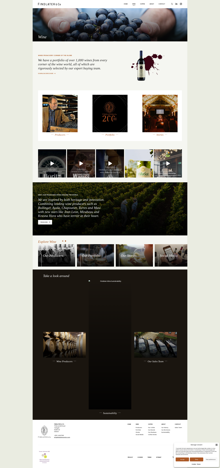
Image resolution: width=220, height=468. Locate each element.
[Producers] (60, 113)
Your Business (152, 432)
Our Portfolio (100, 131)
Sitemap (158, 457)
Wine (134, 4)
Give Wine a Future (152, 129)
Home (126, 4)
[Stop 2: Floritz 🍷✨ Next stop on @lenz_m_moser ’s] (52, 163)
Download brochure (45, 73)
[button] (216, 445)
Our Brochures (165, 430)
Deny (196, 459)
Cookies (194, 464)
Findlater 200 (150, 126)
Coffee (142, 4)
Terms (149, 457)
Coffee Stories (152, 434)
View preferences (211, 459)
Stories (138, 432)
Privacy (199, 464)
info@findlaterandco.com (62, 437)
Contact (162, 4)
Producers (44, 222)
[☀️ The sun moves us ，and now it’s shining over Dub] (139, 163)
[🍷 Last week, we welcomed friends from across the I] (168, 163)
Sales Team (178, 427)
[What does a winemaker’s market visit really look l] (110, 163)
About (152, 4)
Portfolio (138, 430)
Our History (164, 427)
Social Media (139, 434)
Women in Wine (151, 131)
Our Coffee (151, 427)
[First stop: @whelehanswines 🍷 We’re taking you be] (81, 163)
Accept (182, 459)
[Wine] (49, 4)
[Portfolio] (110, 113)
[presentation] (62, 241)
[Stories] (160, 113)
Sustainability (165, 432)
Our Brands (151, 430)
